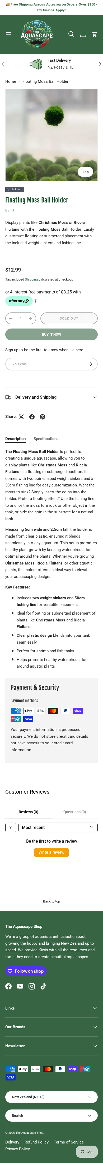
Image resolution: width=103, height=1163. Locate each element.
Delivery (12, 1142)
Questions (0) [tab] (74, 812)
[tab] (15, 438)
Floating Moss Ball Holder (45, 81)
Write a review (51, 852)
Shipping (31, 279)
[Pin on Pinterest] (42, 417)
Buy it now (51, 334)
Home (10, 81)
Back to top (51, 901)
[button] (94, 34)
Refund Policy (37, 1142)
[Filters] (10, 827)
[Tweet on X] (21, 417)
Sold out (69, 318)
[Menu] (8, 34)
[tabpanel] (51, 559)
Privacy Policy (17, 1149)
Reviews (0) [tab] (28, 812)
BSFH (9, 210)
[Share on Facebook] (32, 417)
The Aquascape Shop (29, 1133)
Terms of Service (69, 1142)
